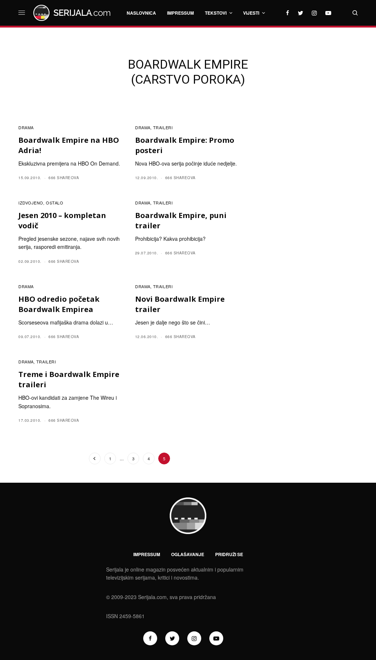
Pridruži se (229, 554)
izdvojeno (30, 203)
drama (26, 127)
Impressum (146, 554)
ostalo (54, 203)
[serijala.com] (73, 13)
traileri (163, 127)
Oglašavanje (187, 554)
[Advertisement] (305, 212)
